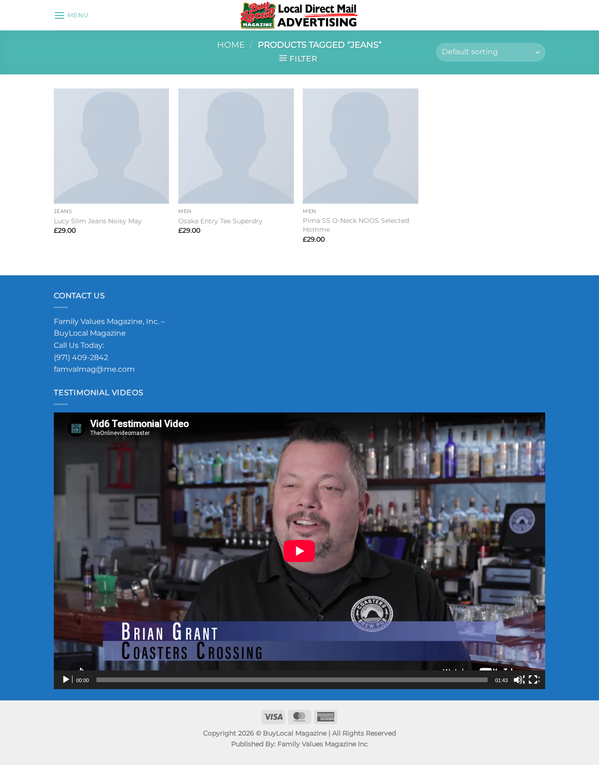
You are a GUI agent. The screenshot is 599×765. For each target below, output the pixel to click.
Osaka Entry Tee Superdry (220, 221)
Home (231, 44)
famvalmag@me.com (94, 369)
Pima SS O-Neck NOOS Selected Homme (356, 225)
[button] (71, 15)
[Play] (67, 679)
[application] (299, 550)
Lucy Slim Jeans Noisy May (98, 221)
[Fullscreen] (534, 679)
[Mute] (519, 679)
